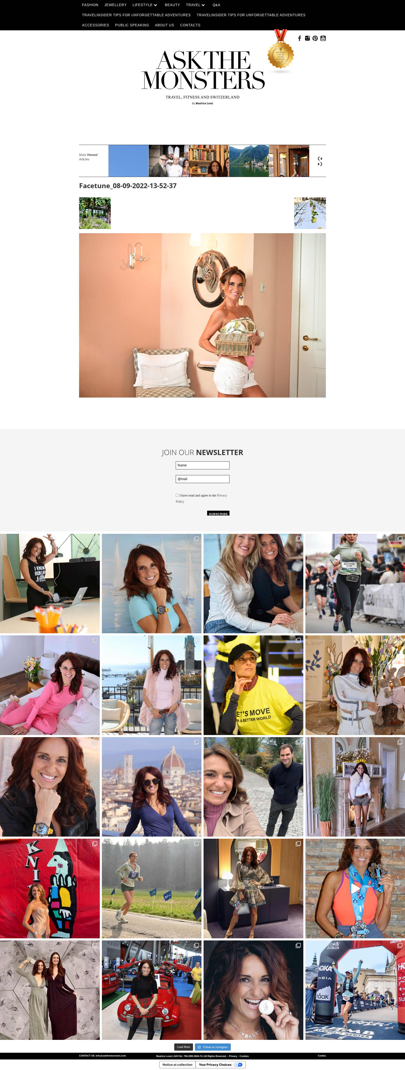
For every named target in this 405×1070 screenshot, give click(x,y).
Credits (322, 1055)
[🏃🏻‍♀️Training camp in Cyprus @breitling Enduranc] (50, 787)
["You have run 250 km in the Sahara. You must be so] (50, 583)
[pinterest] (315, 38)
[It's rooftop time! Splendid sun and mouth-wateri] (152, 685)
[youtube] (323, 38)
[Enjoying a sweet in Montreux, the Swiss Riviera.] (253, 990)
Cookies (244, 1056)
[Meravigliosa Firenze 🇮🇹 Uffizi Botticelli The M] (152, 787)
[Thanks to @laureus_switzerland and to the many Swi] (253, 787)
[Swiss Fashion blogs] (281, 52)
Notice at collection (177, 1065)
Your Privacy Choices (215, 1065)
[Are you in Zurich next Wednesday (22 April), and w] (152, 583)
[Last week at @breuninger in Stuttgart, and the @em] (253, 888)
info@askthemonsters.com (111, 1055)
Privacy (233, 1056)
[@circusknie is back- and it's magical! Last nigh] (50, 888)
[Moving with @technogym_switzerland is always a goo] (253, 685)
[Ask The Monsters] (202, 75)
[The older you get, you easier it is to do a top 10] (152, 888)
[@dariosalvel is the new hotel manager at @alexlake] (253, 583)
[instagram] (307, 38)
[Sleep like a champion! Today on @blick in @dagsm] (50, 685)
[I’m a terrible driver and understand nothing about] (152, 990)
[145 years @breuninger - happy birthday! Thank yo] (50, 990)
